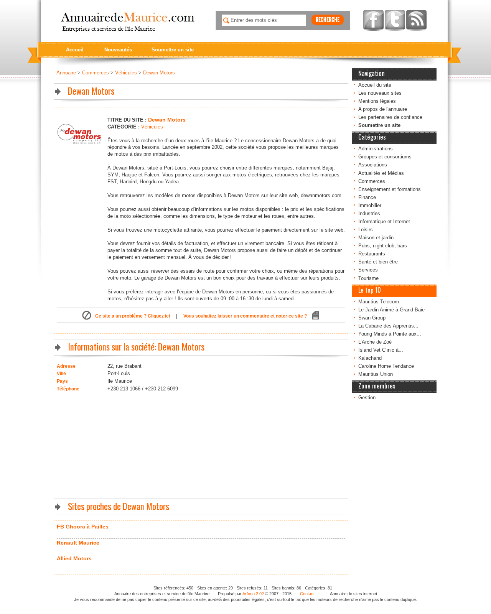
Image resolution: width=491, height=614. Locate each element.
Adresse (66, 366)
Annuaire (66, 73)
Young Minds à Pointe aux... (389, 334)
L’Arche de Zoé (375, 342)
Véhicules (126, 73)
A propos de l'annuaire (382, 109)
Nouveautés (118, 50)
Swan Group (372, 318)
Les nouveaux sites (380, 93)
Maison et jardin (376, 237)
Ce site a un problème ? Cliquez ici (132, 316)
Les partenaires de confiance (390, 117)
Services (368, 270)
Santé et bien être (378, 262)
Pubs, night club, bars (382, 246)
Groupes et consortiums (385, 157)
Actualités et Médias (381, 173)
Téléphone (68, 389)
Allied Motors (74, 558)
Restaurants (371, 254)
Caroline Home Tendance (386, 366)
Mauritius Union (375, 374)
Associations (372, 165)
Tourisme (368, 278)
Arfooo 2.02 (253, 593)
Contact (307, 593)
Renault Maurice (78, 543)
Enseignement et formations (389, 189)
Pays (62, 381)
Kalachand (370, 358)
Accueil (75, 50)
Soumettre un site (173, 50)
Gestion (367, 397)
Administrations (375, 148)
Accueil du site (374, 85)
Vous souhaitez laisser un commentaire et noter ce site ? (245, 316)
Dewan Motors (159, 73)
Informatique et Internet (384, 221)
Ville (61, 373)
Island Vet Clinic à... (380, 350)
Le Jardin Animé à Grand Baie (391, 310)
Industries (369, 213)
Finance (367, 197)
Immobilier (369, 205)
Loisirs (365, 229)
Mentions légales (377, 101)
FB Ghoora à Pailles (83, 526)
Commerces (371, 181)
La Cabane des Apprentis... (388, 326)
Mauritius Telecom (378, 302)
